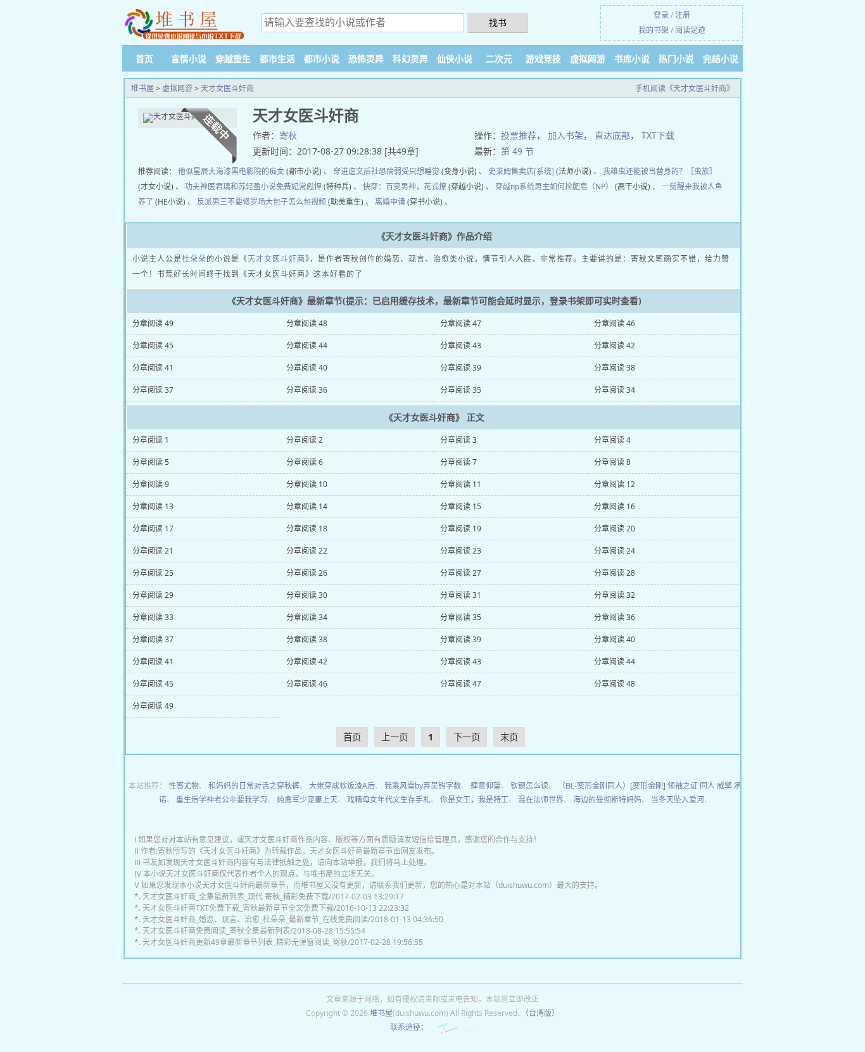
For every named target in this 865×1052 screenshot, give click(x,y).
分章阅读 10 (306, 484)
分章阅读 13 (153, 506)
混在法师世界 (541, 799)
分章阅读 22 (306, 550)
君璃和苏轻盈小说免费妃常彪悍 (268, 186)
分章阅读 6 (304, 462)
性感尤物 (183, 785)
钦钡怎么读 (529, 785)
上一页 (394, 737)
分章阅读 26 (306, 572)
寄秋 (288, 135)
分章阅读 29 (153, 595)
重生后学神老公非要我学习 (221, 799)
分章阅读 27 (460, 572)
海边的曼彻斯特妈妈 (607, 799)
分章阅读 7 (458, 462)
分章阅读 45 (153, 345)
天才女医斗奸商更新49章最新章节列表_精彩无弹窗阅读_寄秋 (245, 942)
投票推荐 (518, 135)
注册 (682, 15)
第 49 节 (517, 151)
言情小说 (188, 59)
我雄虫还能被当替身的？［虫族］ (660, 171)
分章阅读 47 (460, 323)
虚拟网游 (587, 59)
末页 (509, 737)
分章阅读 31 (460, 595)
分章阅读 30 (306, 595)
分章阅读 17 (153, 528)
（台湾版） (540, 1013)
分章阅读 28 (614, 572)
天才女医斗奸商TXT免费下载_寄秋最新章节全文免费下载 (238, 908)
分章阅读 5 (150, 462)
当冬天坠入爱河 (677, 799)
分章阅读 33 (153, 617)
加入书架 (565, 135)
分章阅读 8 (612, 462)
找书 (498, 22)
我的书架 (653, 30)
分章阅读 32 (614, 595)
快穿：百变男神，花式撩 (404, 186)
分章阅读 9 (150, 484)
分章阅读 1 (150, 439)
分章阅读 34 (614, 389)
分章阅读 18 (306, 528)
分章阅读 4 (612, 439)
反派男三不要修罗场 (231, 201)
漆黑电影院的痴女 (254, 171)
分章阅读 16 (614, 506)
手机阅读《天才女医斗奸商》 (684, 88)
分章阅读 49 (153, 323)
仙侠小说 (454, 59)
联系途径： (409, 1027)
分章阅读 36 (306, 389)
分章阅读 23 (460, 550)
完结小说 (720, 59)
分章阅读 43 (460, 345)
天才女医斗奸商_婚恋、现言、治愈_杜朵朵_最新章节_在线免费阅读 (255, 919)
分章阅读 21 (153, 550)
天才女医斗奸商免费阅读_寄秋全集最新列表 (216, 930)
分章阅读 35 (460, 389)
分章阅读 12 (614, 484)
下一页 (466, 737)
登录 (661, 15)
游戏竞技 (543, 59)
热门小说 (676, 59)
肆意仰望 (485, 785)
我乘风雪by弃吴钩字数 (422, 785)
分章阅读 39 (460, 367)
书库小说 (632, 59)
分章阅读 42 (614, 345)
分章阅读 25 (153, 572)
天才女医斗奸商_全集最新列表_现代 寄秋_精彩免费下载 (235, 896)
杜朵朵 (194, 258)
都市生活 (277, 59)
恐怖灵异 (366, 59)
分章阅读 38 (614, 367)
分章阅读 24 (614, 550)
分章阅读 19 (460, 528)
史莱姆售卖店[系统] (521, 171)
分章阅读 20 (614, 528)
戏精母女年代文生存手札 (389, 799)
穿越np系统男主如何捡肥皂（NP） (554, 186)
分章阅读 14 (306, 506)
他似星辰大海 (201, 171)
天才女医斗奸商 (227, 88)
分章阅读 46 (614, 323)
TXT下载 (657, 135)
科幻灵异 (410, 59)
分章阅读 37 (153, 389)
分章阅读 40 (306, 367)
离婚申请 (390, 201)
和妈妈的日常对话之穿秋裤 (254, 785)
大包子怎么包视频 (295, 201)
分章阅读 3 (458, 439)
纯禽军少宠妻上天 (307, 799)
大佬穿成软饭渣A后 (342, 785)
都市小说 (321, 59)
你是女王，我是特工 (474, 799)
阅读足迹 (690, 30)
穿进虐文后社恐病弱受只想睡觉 (386, 171)
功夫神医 (200, 186)
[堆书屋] (185, 23)
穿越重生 (233, 59)
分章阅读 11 (460, 484)
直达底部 (612, 135)
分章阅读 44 (306, 345)
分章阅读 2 (304, 439)
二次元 (499, 59)
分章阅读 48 (306, 323)
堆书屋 (142, 88)
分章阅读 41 (153, 367)
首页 (144, 59)
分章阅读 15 (460, 506)
